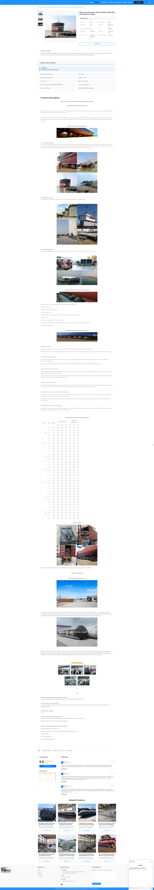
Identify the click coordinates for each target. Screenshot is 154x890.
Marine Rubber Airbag (51, 7)
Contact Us (111, 2)
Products (96, 2)
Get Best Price (47, 830)
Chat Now (138, 2)
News (124, 2)
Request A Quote (119, 2)
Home (91, 2)
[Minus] (151, 861)
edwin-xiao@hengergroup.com (68, 881)
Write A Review (47, 766)
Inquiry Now (97, 43)
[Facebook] (152, 445)
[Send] (151, 888)
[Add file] (130, 888)
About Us (104, 2)
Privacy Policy (58, 888)
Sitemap (63, 888)
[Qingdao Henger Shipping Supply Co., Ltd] (4, 2)
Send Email (96, 883)
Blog (130, 2)
